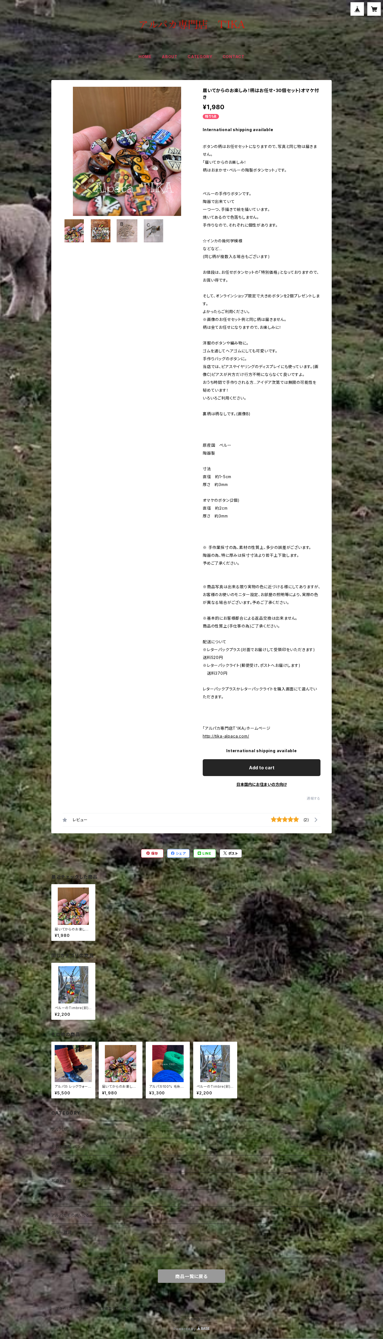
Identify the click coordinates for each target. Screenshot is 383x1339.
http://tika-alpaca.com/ (226, 736)
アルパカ (59, 1129)
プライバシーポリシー (72, 1308)
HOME (145, 56)
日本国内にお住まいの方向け (261, 784)
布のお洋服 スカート (69, 1163)
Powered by (185, 1329)
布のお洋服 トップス (69, 1180)
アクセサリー (62, 1198)
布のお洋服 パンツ (67, 1146)
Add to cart (261, 767)
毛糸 (55, 1249)
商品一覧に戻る (191, 1276)
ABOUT (169, 56)
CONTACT (234, 56)
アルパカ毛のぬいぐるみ (72, 1215)
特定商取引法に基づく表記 (119, 1308)
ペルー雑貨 (61, 1232)
